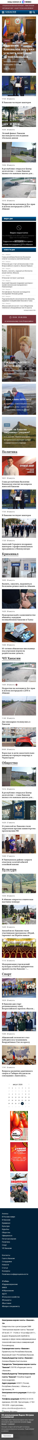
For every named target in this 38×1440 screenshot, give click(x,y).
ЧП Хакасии (11, 658)
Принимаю (7, 1436)
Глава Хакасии (29, 5)
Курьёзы (5, 1229)
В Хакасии (6, 1220)
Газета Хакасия (8, 1258)
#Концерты (6, 1300)
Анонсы (5, 1214)
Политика (9, 452)
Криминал (10, 554)
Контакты (6, 1255)
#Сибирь (5, 1281)
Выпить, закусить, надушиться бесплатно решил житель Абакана (17, 272)
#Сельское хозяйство (11, 1297)
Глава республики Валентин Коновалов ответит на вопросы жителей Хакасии (16, 258)
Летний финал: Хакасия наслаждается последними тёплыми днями (16, 293)
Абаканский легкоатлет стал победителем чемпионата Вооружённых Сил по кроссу (17, 307)
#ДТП (4, 1294)
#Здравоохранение (10, 1284)
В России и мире (8, 1217)
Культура (9, 869)
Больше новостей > (30, 310)
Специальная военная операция (13, 5)
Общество (10, 763)
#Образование (8, 1291)
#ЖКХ (4, 1287)
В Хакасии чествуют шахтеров (13, 278)
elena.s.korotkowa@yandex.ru (14, 1408)
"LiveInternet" (11, 1424)
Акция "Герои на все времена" (23, 8)
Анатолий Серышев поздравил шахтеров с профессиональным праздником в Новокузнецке (17, 285)
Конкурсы (6, 1271)
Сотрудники (7, 1261)
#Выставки (6, 1303)
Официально (7, 1236)
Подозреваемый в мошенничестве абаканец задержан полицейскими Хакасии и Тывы (18, 300)
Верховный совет (7, 8)
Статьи (5, 1268)
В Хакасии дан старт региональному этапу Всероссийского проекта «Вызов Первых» (17, 265)
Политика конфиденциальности (15, 1274)
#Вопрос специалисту (11, 1306)
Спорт (6, 974)
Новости (5, 1265)
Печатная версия (9, 1239)
